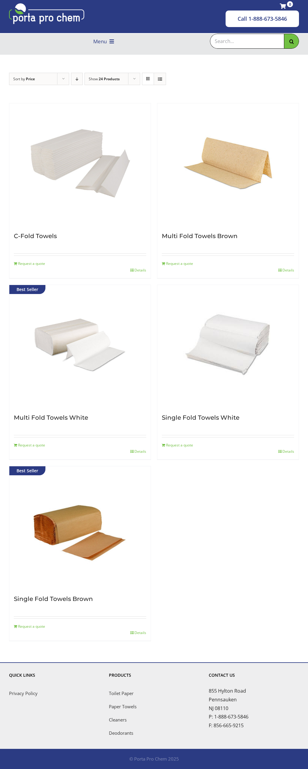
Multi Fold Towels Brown (200, 236)
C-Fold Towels (35, 236)
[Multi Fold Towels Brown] (228, 163)
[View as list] (160, 79)
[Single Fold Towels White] (228, 345)
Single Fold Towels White (200, 417)
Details (140, 270)
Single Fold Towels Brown (53, 598)
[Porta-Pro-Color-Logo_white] (46, 5)
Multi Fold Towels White (51, 417)
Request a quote (31, 263)
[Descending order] (77, 79)
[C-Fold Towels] (80, 163)
